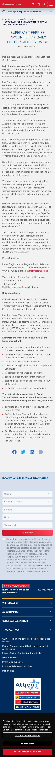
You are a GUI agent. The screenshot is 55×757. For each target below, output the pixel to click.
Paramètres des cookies (27, 735)
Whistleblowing (9, 657)
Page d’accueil (8, 19)
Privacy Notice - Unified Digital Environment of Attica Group (25, 647)
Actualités (21, 19)
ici (48, 571)
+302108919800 (44, 589)
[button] (27, 494)
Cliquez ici (35, 11)
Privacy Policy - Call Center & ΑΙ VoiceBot (22, 653)
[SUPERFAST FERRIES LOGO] (11, 4)
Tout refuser (27, 743)
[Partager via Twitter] (23, 452)
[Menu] (51, 4)
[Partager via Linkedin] (32, 452)
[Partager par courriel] (41, 452)
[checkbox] (3, 539)
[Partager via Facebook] (14, 452)
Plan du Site (8, 670)
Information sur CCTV (12, 662)
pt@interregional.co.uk (36, 271)
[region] (27, 735)
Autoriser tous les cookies (27, 752)
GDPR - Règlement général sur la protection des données (26, 640)
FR (33, 4)
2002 (30, 19)
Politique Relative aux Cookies (17, 666)
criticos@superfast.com (26, 287)
